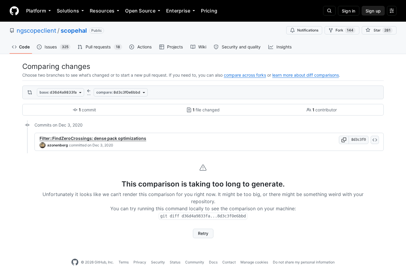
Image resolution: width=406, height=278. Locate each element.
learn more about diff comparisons (305, 75)
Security (158, 262)
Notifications (307, 30)
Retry (203, 233)
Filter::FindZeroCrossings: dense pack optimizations (93, 138)
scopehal (74, 30)
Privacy (139, 262)
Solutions (68, 11)
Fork (344, 30)
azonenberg (57, 145)
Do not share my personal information (304, 262)
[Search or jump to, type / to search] (329, 10)
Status (175, 262)
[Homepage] (14, 10)
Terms (124, 262)
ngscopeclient (36, 30)
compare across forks (245, 75)
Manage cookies (254, 262)
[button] (344, 140)
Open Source (140, 11)
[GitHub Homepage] (74, 262)
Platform (36, 11)
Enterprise (178, 11)
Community (194, 262)
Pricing (209, 11)
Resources (102, 11)
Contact (229, 262)
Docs (213, 262)
